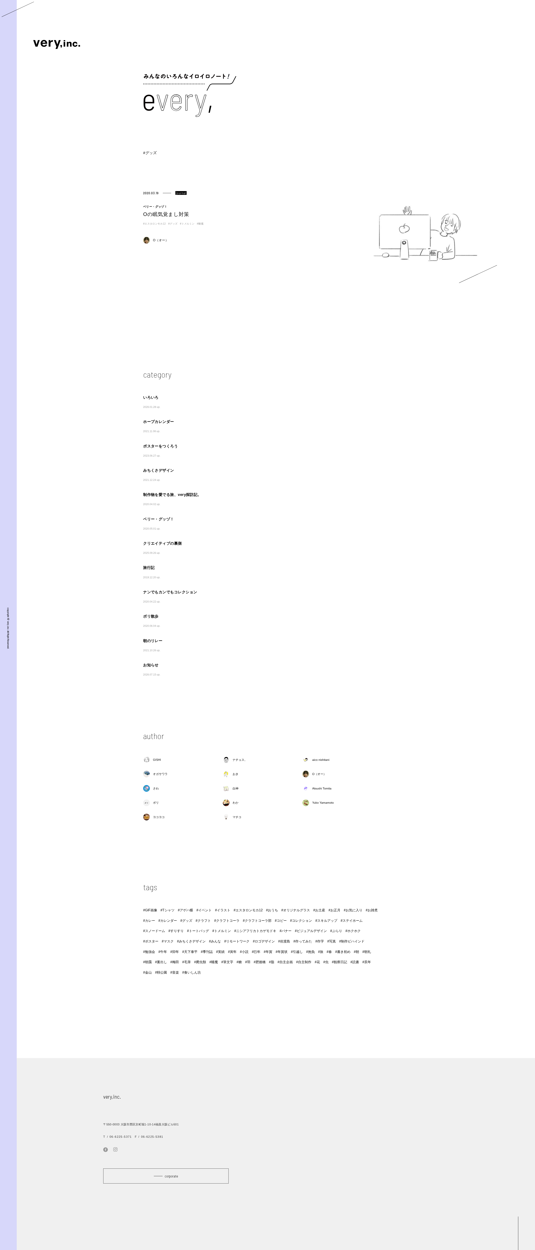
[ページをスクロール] (518, 1233)
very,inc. (112, 1096)
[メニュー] (18, 9)
